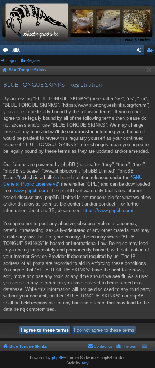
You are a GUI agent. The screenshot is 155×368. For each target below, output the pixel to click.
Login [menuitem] (140, 51)
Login (11, 60)
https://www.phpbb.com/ (108, 210)
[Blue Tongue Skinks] (77, 22)
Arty (85, 363)
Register (33, 60)
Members (18, 51)
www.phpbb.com (31, 190)
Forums (7, 51)
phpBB (57, 357)
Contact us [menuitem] (103, 346)
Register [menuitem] (151, 51)
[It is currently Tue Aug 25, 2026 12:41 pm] (149, 70)
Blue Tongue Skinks (28, 346)
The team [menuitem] (130, 346)
